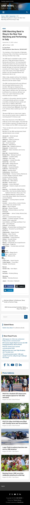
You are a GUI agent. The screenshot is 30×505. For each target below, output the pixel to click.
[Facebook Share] (3, 247)
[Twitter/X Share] (3, 251)
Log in (3, 486)
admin (16, 42)
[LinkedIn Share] (3, 254)
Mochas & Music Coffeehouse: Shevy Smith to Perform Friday (14, 301)
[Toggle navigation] (3, 12)
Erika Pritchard (16, 399)
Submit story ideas (7, 328)
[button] (3, 258)
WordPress (20, 502)
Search (26, 317)
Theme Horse (17, 500)
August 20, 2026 (6, 451)
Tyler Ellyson (15, 451)
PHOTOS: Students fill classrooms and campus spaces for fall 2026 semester (14, 395)
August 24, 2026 (6, 399)
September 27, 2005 (7, 42)
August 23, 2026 (6, 425)
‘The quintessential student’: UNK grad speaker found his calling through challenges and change (14, 355)
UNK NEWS (7, 5)
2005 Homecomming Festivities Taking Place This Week (15, 308)
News (4, 28)
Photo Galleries (8, 373)
